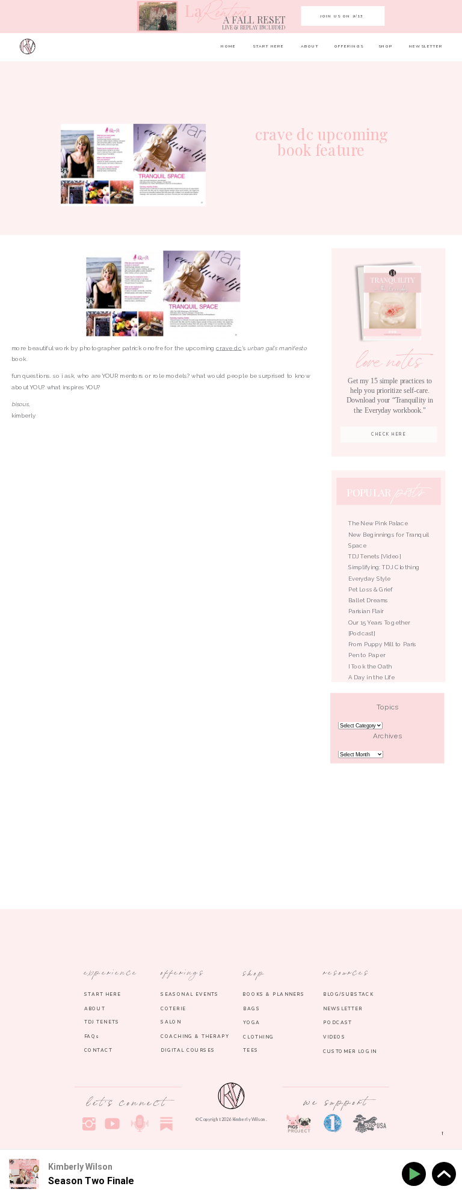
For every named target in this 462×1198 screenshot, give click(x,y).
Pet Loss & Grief (371, 589)
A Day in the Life (371, 677)
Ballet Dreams (368, 600)
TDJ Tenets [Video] (374, 556)
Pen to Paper (367, 655)
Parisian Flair (366, 612)
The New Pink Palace (378, 524)
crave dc (228, 348)
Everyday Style (369, 578)
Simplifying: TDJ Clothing (384, 568)
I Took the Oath (370, 666)
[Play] (416, 1174)
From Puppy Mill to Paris (382, 644)
